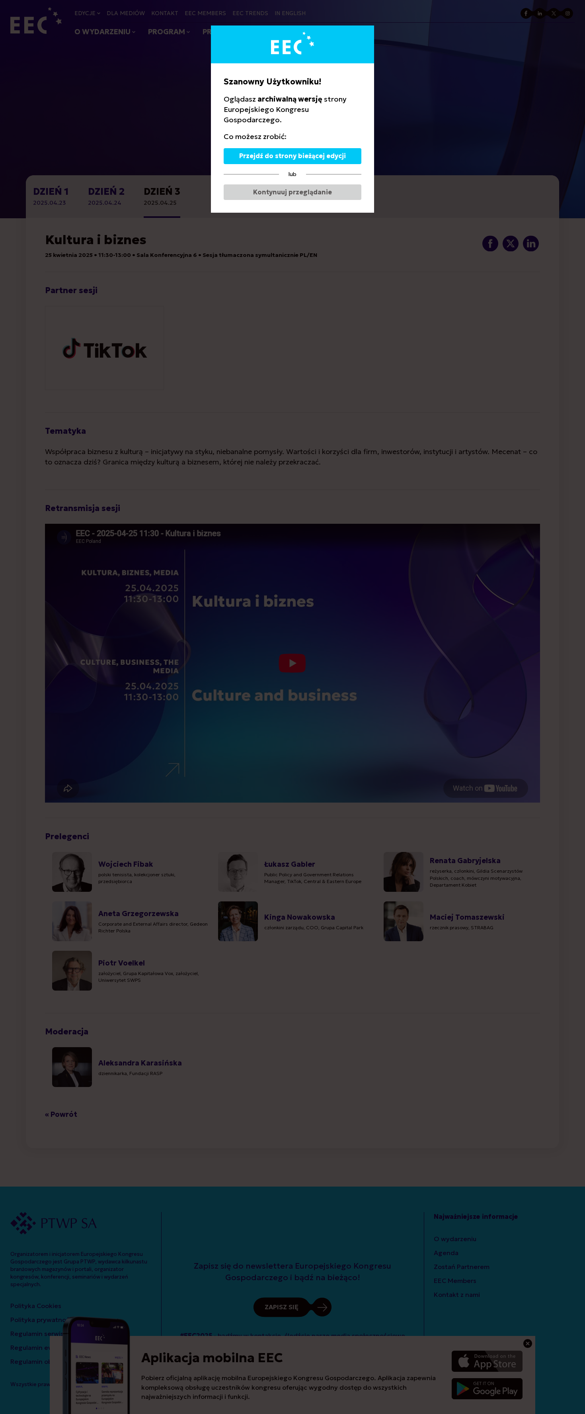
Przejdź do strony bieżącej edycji (292, 156)
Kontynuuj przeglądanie (292, 192)
